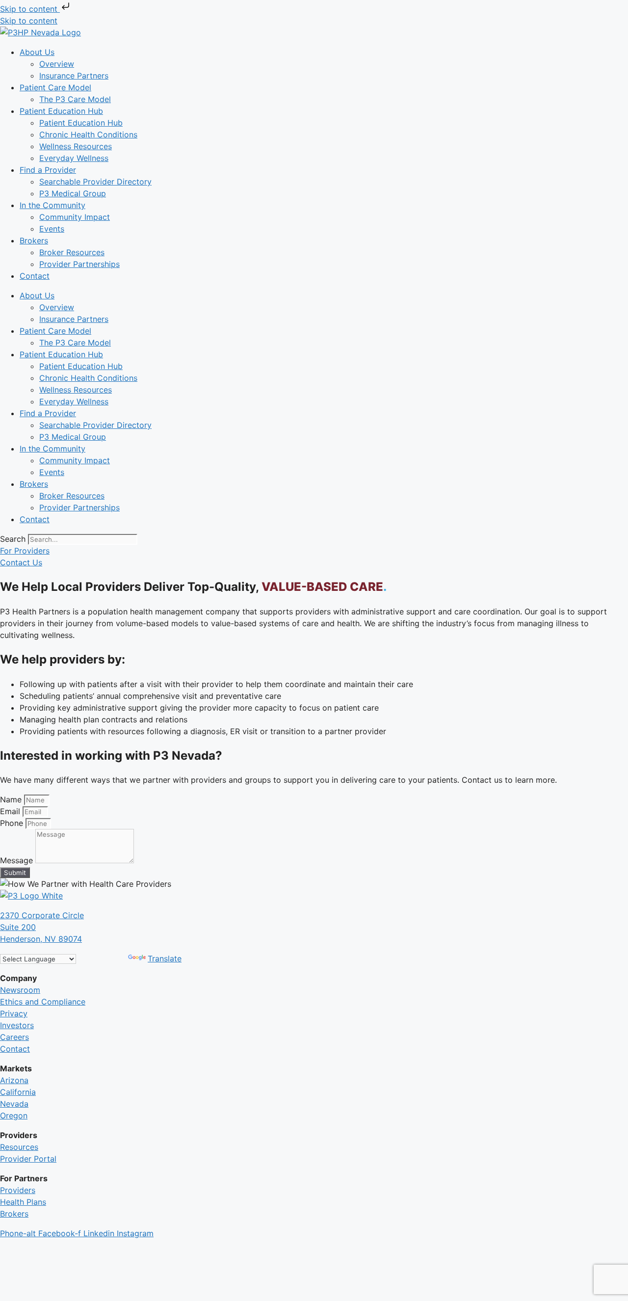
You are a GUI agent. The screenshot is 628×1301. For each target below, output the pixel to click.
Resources (19, 1147)
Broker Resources (72, 252)
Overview (56, 64)
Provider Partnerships (79, 264)
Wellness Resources (75, 146)
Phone (13, 823)
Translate (165, 958)
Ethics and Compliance (42, 1002)
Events (51, 229)
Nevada (14, 1104)
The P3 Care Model (75, 99)
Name (12, 799)
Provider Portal (28, 1159)
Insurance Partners (73, 75)
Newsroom (20, 990)
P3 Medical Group (72, 193)
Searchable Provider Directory (95, 181)
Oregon (13, 1115)
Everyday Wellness (73, 158)
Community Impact (74, 217)
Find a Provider (48, 170)
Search (13, 539)
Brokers (34, 240)
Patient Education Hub (61, 111)
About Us (37, 52)
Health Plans (23, 1202)
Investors (17, 1025)
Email (11, 811)
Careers (14, 1037)
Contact (35, 276)
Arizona (14, 1080)
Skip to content (30, 9)
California (18, 1092)
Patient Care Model (55, 87)
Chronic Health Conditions (88, 134)
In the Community (52, 205)
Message (17, 860)
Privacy (13, 1013)
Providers (17, 1190)
